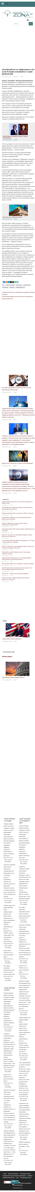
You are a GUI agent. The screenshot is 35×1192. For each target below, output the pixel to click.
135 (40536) (8, 1164)
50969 (15, 680)
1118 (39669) (23, 1139)
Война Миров (7, 656)
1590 (11, 515)
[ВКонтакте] (4, 282)
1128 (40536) (23, 1014)
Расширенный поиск (25, 1177)
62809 (15, 139)
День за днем (8, 859)
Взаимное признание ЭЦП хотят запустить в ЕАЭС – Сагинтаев (17, 513)
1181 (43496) (23, 904)
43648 (14, 392)
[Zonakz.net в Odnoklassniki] (23, 20)
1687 (11, 565)
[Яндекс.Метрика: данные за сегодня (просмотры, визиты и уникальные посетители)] (18, 1185)
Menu (6, 3)
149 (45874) (8, 1031)
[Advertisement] (17, 45)
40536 (14, 493)
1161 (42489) (23, 962)
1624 (11, 555)
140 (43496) (8, 1071)
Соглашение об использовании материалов (14, 1175)
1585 (11, 581)
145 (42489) (8, 902)
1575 (11, 505)
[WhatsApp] (15, 282)
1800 (11, 526)
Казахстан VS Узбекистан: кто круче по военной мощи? (17, 463)
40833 (14, 465)
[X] (11, 282)
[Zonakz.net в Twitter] (14, 20)
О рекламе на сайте (25, 1173)
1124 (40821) (23, 1059)
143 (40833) (8, 963)
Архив (4, 1173)
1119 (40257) (23, 1100)
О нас (17, 1177)
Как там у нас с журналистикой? (12, 217)
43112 (15, 641)
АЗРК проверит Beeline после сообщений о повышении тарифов (18, 563)
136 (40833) (8, 1087)
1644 (11, 561)
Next (30, 630)
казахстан (19, 285)
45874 (14, 419)
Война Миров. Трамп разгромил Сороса (13, 677)
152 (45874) (8, 861)
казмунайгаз (26, 285)
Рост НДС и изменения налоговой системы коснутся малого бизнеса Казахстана (9, 970)
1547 (22, 76)
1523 (11, 520)
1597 (11, 532)
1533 (11, 549)
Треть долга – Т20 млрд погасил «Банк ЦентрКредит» (15, 573)
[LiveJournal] (13, 282)
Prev (4, 630)
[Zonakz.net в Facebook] (17, 20)
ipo (3, 285)
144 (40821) (8, 947)
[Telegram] (17, 282)
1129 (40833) (23, 978)
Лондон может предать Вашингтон (11, 638)
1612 (11, 571)
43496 (14, 447)
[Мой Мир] (8, 282)
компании (5, 287)
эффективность (20, 287)
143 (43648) (8, 980)
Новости (16, 76)
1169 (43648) (23, 922)
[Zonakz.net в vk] (26, 20)
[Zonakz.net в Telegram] (21, 20)
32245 (15, 219)
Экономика (7, 978)
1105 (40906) (23, 1154)
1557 (11, 538)
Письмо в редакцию (13, 1173)
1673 (11, 575)
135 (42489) (8, 1127)
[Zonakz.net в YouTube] (19, 20)
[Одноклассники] (6, 282)
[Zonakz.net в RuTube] (28, 20)
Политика (7, 961)
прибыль (12, 287)
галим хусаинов (10, 285)
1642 (11, 510)
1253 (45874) (23, 863)
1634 (11, 543)
